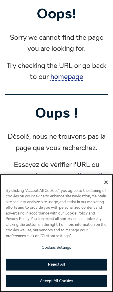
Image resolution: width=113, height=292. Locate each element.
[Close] (106, 182)
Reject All (56, 264)
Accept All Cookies (56, 281)
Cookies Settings (56, 248)
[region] (56, 233)
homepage (66, 76)
